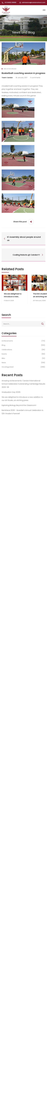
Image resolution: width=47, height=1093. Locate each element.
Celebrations (23, 350)
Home (4, 18)
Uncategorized (18, 18)
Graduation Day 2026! (11, 392)
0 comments (35, 77)
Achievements (23, 341)
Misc (23, 358)
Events (23, 354)
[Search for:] (23, 324)
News (23, 362)
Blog (9, 18)
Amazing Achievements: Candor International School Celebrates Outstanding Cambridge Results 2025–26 (23, 383)
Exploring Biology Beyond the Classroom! (19, 405)
